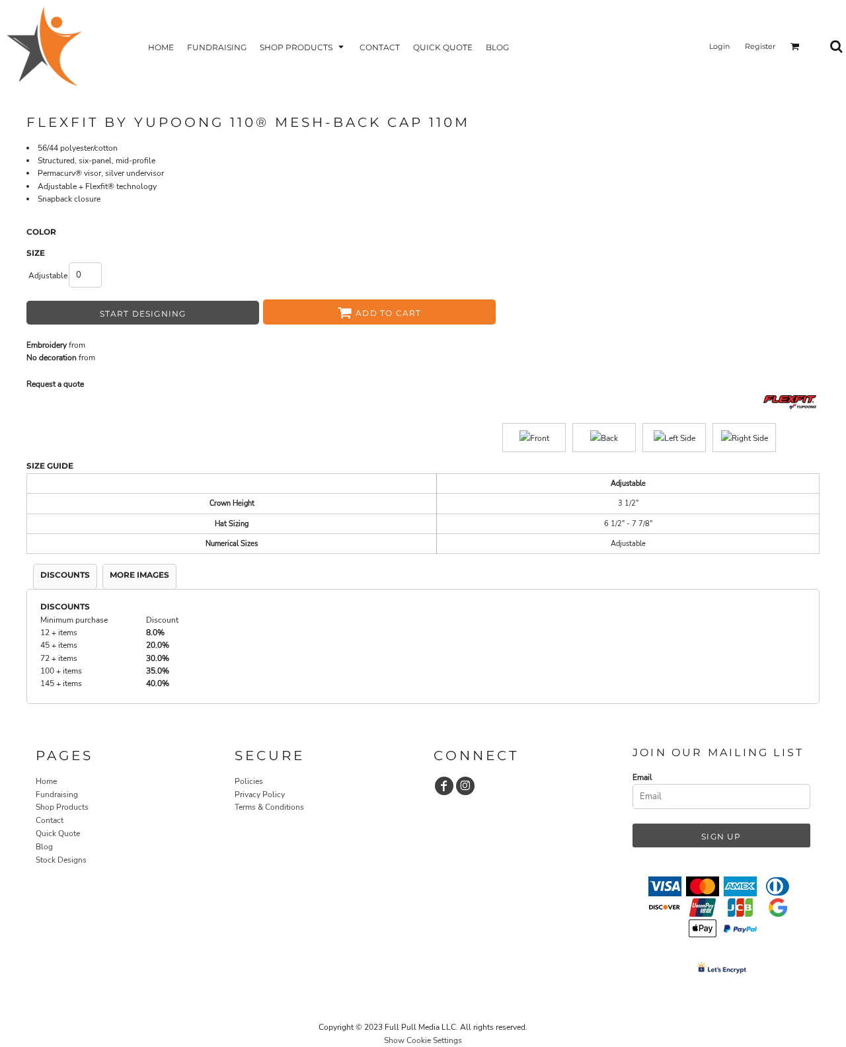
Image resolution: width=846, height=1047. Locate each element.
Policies (249, 781)
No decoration (51, 357)
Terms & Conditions (269, 807)
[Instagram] (465, 786)
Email (642, 777)
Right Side (750, 438)
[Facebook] (444, 786)
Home (46, 781)
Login (719, 46)
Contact (49, 820)
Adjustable (47, 275)
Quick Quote (58, 833)
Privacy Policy (260, 794)
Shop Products (62, 807)
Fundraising (57, 794)
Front (539, 438)
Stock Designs (61, 860)
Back (609, 438)
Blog (44, 846)
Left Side (679, 438)
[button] (303, 46)
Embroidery (46, 345)
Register (760, 46)
